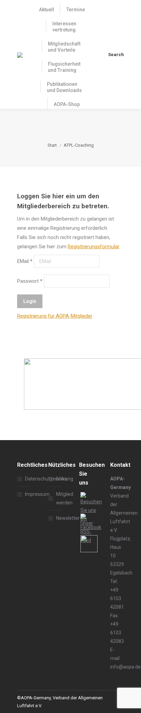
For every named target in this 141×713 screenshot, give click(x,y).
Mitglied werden (64, 498)
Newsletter (68, 518)
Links (61, 478)
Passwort (29, 281)
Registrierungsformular (93, 246)
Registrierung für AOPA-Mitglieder (54, 316)
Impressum (37, 494)
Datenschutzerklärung (49, 478)
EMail (25, 261)
